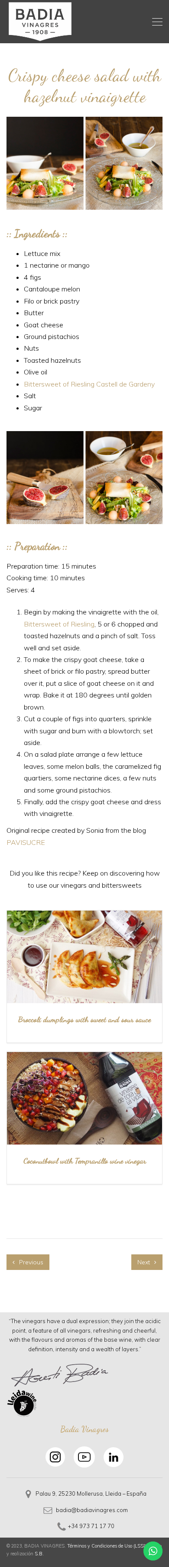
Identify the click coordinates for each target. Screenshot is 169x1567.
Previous (30, 1262)
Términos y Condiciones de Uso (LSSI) (106, 1546)
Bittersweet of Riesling (59, 624)
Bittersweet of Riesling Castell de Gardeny (89, 384)
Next (144, 1262)
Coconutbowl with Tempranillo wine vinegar (84, 1160)
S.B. (39, 1554)
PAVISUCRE (25, 842)
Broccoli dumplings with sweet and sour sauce (84, 1019)
